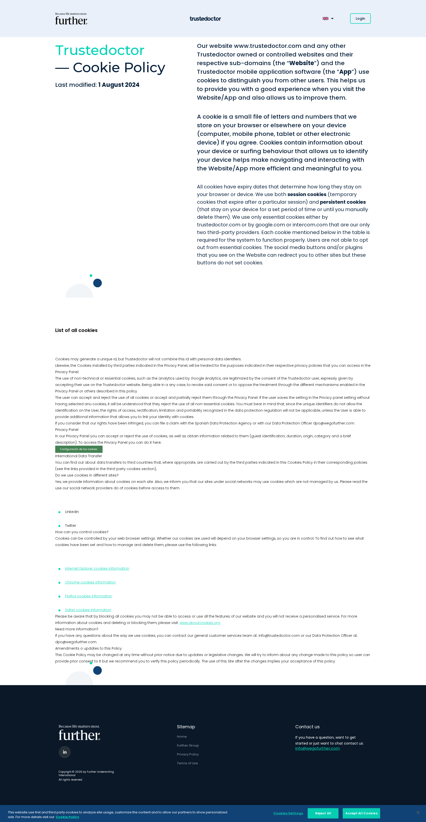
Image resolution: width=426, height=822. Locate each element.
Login (360, 18)
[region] (213, 813)
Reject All (323, 813)
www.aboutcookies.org (200, 622)
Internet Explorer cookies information (97, 568)
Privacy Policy (188, 754)
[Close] (418, 812)
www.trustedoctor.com (268, 46)
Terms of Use (187, 763)
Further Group (188, 745)
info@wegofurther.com (317, 748)
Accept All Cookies (361, 813)
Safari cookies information (88, 609)
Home (182, 736)
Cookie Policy (67, 817)
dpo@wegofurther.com (333, 423)
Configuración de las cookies (78, 449)
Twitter (70, 525)
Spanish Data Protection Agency (223, 423)
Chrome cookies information (90, 582)
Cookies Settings (288, 813)
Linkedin (72, 511)
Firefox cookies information (88, 596)
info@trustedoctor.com (279, 635)
